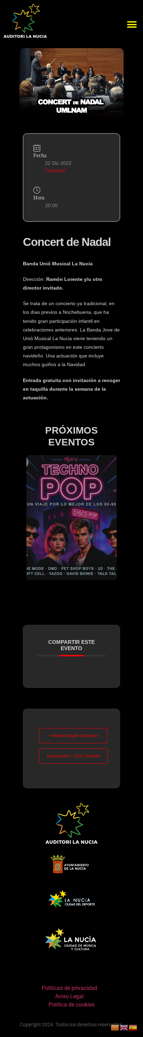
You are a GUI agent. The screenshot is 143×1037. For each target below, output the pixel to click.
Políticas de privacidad (69, 988)
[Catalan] (115, 1026)
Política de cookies (71, 1004)
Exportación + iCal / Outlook (73, 756)
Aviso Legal (69, 996)
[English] (124, 1026)
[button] (132, 25)
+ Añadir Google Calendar (73, 735)
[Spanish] (133, 1026)
